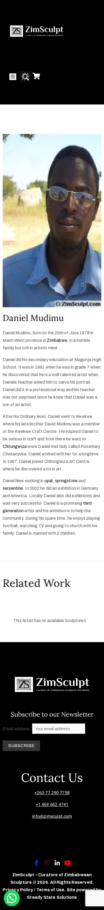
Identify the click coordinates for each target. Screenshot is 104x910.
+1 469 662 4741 (52, 804)
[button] (12, 898)
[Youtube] (68, 863)
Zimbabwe (57, 340)
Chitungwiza (15, 446)
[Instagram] (46, 863)
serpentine (13, 488)
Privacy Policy (18, 889)
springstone (66, 480)
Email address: (17, 728)
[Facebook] (36, 863)
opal (49, 480)
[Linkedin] (57, 863)
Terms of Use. (51, 889)
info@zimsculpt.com (52, 816)
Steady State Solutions (52, 897)
